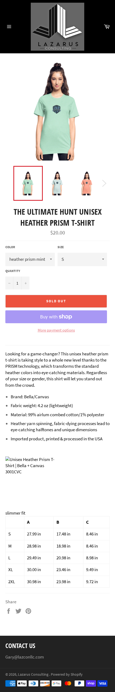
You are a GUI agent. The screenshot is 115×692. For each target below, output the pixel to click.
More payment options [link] (56, 330)
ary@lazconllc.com (26, 657)
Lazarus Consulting (33, 674)
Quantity (12, 271)
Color (10, 247)
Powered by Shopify (67, 674)
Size (60, 247)
